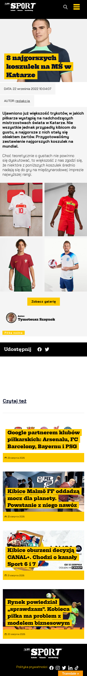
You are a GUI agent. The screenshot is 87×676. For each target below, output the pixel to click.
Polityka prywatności (31, 667)
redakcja (23, 101)
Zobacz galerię (43, 301)
